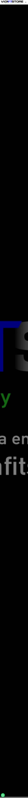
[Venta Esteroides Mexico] (12, 2)
